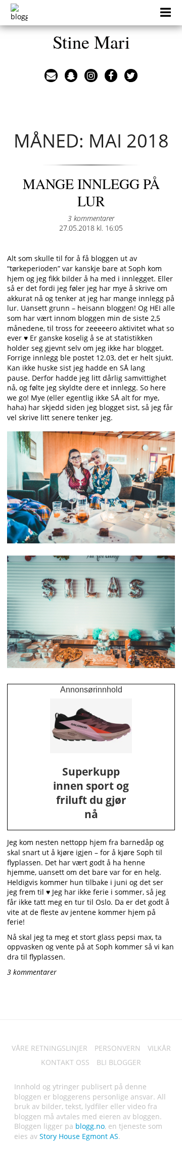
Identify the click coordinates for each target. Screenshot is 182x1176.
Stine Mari (91, 41)
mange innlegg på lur (91, 192)
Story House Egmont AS (78, 1136)
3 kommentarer (91, 218)
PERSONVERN (118, 1048)
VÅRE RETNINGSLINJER (49, 1048)
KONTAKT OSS (65, 1062)
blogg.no (90, 1126)
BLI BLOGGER (119, 1062)
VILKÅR (159, 1048)
